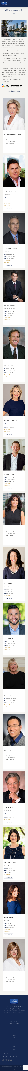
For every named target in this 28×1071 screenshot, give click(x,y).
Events (14, 1032)
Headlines (14, 1035)
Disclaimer (16, 1066)
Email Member (7, 146)
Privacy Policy (14, 1069)
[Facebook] (3, 1056)
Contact (14, 1040)
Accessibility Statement (7, 1066)
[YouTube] (13, 1056)
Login (14, 1049)
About (14, 1018)
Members (14, 1026)
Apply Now (14, 1046)
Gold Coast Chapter (14, 1023)
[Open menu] (25, 3)
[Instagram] (10, 1056)
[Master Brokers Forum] (4, 3)
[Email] (16, 1056)
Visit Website (7, 148)
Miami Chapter (14, 1021)
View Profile (9, 208)
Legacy (14, 1037)
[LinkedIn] (7, 1056)
